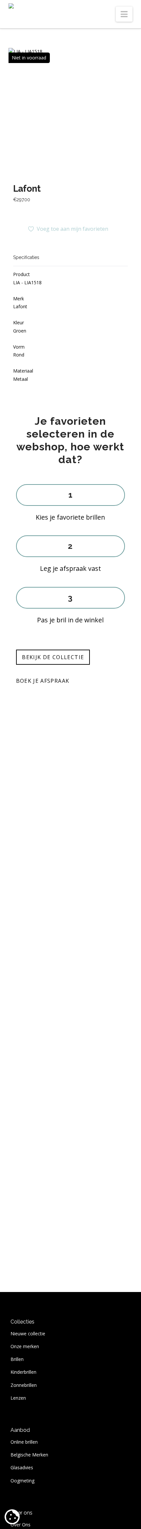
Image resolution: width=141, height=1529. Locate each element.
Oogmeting (22, 1480)
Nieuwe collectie (27, 1333)
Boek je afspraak (43, 680)
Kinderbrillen (23, 1372)
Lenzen (18, 1398)
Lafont (27, 188)
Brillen (17, 1359)
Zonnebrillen (23, 1385)
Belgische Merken (29, 1455)
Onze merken (24, 1346)
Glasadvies (21, 1467)
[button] (124, 14)
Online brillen (24, 1442)
